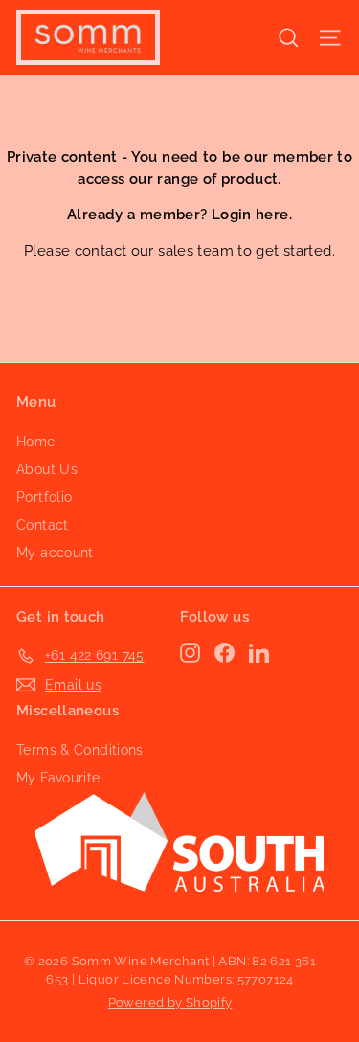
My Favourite (58, 777)
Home (36, 441)
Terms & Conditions (80, 750)
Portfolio (44, 497)
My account (55, 552)
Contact (42, 524)
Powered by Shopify (170, 1002)
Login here (250, 214)
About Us (47, 469)
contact (101, 251)
